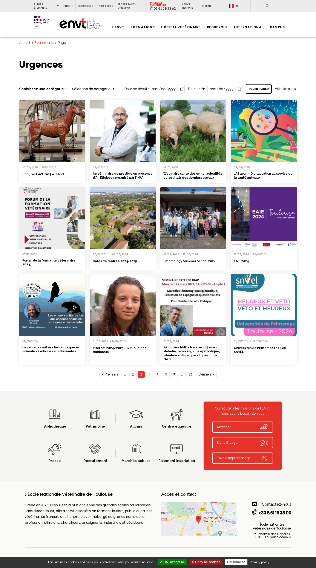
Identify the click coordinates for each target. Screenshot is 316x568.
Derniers (205, 374)
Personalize (236, 562)
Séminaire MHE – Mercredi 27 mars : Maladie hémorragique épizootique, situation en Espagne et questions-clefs (191, 353)
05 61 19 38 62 (165, 8)
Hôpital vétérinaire (181, 27)
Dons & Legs (227, 442)
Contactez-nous (276, 504)
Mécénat (224, 427)
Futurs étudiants (40, 6)
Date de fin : (197, 89)
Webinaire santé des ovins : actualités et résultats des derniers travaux (192, 175)
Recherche (217, 27)
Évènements (44, 43)
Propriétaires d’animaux (127, 6)
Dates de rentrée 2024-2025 (115, 261)
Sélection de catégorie (91, 88)
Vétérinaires (65, 6)
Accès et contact (178, 494)
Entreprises (105, 6)
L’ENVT (118, 27)
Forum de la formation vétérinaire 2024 (48, 262)
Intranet (208, 6)
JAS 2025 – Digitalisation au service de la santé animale (263, 175)
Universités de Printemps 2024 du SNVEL (260, 350)
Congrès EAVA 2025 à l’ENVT (43, 174)
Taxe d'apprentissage (234, 458)
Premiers (111, 374)
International (248, 27)
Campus (277, 27)
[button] (267, 6)
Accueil (25, 43)
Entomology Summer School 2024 (189, 261)
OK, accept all (174, 562)
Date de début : (136, 89)
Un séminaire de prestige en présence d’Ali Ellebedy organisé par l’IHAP (123, 175)
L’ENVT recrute (187, 6)
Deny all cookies (207, 562)
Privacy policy (259, 562)
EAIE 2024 (241, 261)
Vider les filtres (285, 89)
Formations (143, 27)
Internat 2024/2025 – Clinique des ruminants (119, 350)
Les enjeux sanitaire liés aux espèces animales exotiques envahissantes (51, 349)
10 (191, 374)
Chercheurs (85, 6)
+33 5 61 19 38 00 (274, 513)
